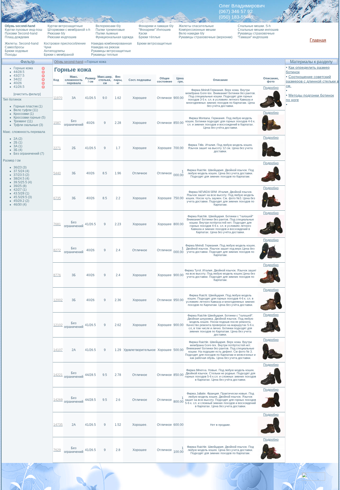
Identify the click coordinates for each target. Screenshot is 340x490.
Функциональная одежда (114, 37)
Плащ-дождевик (17, 37)
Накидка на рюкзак (105, 47)
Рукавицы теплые (104, 55)
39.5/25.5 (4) (23, 182)
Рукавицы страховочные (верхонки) (205, 37)
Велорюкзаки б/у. (108, 26)
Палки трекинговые (110, 30)
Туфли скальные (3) (28, 125)
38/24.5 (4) (21, 178)
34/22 (18, 79)
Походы (11, 55)
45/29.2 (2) (21, 201)
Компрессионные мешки (197, 30)
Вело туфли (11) (26, 110)
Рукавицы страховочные (256, 33)
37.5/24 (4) (21, 171)
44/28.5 (19, 72)
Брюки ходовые (16, 51)
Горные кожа (23, 68)
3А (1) (18, 146)
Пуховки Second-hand (21, 33)
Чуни (47, 47)
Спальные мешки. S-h (254, 26)
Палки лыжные (107, 33)
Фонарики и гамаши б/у (156, 26)
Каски (143, 33)
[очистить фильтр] (27, 94)
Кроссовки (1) (24, 114)
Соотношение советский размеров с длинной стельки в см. (312, 81)
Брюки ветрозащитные (154, 43)
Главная (318, 40)
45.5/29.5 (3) (23, 197)
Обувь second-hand (68, 62)
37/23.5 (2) (21, 175)
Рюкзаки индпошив (62, 37)
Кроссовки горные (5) (29, 117)
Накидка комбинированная (111, 43)
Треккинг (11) (23, 121)
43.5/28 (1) (21, 193)
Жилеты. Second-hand (22, 43)
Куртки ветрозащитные (65, 26)
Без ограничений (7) (29, 153)
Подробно (271, 88)
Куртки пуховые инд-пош (23, 30)
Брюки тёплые (149, 37)
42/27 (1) (20, 190)
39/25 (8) (20, 186)
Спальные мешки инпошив (258, 30)
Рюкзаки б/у (56, 33)
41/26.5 (19, 87)
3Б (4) (18, 150)
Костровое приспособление (65, 43)
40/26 (18, 83)
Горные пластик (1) (28, 106)
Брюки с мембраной (59, 55)
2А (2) (18, 139)
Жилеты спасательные (196, 26)
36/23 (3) (20, 167)
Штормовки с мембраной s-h (69, 30)
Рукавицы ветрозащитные (111, 51)
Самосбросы (14, 47)
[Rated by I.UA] (313, 479)
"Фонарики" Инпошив (155, 30)
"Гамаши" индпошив (253, 37)
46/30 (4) (20, 204)
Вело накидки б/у (191, 33)
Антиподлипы (54, 51)
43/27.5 (19, 75)
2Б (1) (18, 142)
